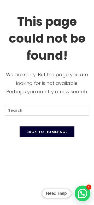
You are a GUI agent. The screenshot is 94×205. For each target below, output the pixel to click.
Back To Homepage (47, 131)
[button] (82, 193)
